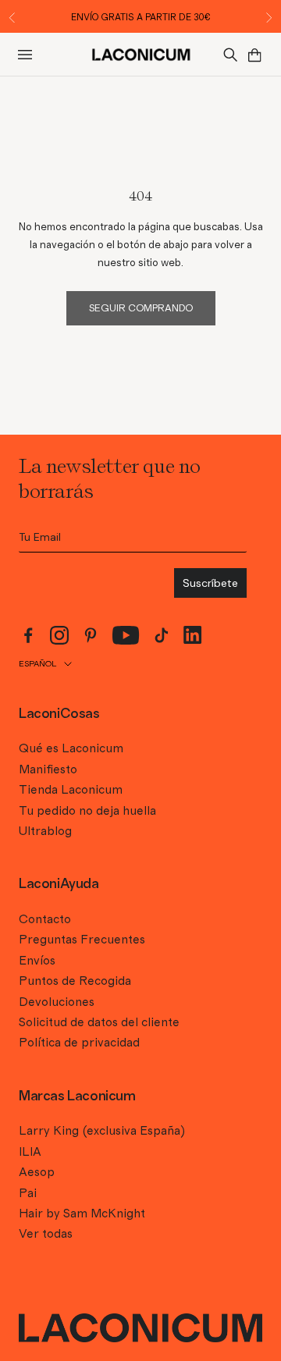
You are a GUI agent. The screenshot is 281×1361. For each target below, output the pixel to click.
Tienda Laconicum (71, 790)
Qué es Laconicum (71, 748)
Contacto (45, 919)
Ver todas (46, 1234)
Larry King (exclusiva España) (102, 1131)
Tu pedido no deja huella (87, 811)
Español (37, 663)
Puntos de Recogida (75, 981)
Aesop (37, 1172)
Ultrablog (45, 831)
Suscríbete (210, 583)
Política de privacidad (79, 1042)
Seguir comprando (141, 309)
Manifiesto (48, 769)
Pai (28, 1193)
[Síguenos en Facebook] (28, 635)
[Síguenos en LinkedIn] (192, 635)
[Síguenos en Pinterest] (90, 635)
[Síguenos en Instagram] (59, 635)
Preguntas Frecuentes (82, 939)
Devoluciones (56, 1002)
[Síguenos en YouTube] (126, 635)
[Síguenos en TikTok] (161, 635)
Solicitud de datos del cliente (99, 1022)
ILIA (30, 1152)
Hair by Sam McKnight (82, 1213)
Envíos (37, 960)
